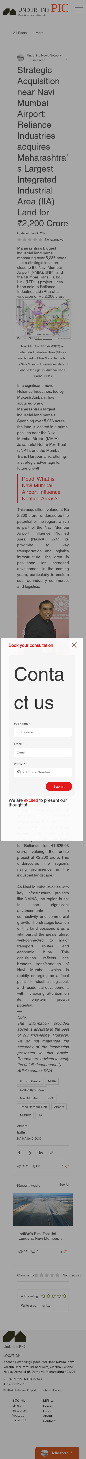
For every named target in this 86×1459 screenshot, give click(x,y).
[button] (74, 645)
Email (19, 744)
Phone (19, 764)
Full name (22, 723)
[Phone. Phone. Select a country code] (21, 772)
